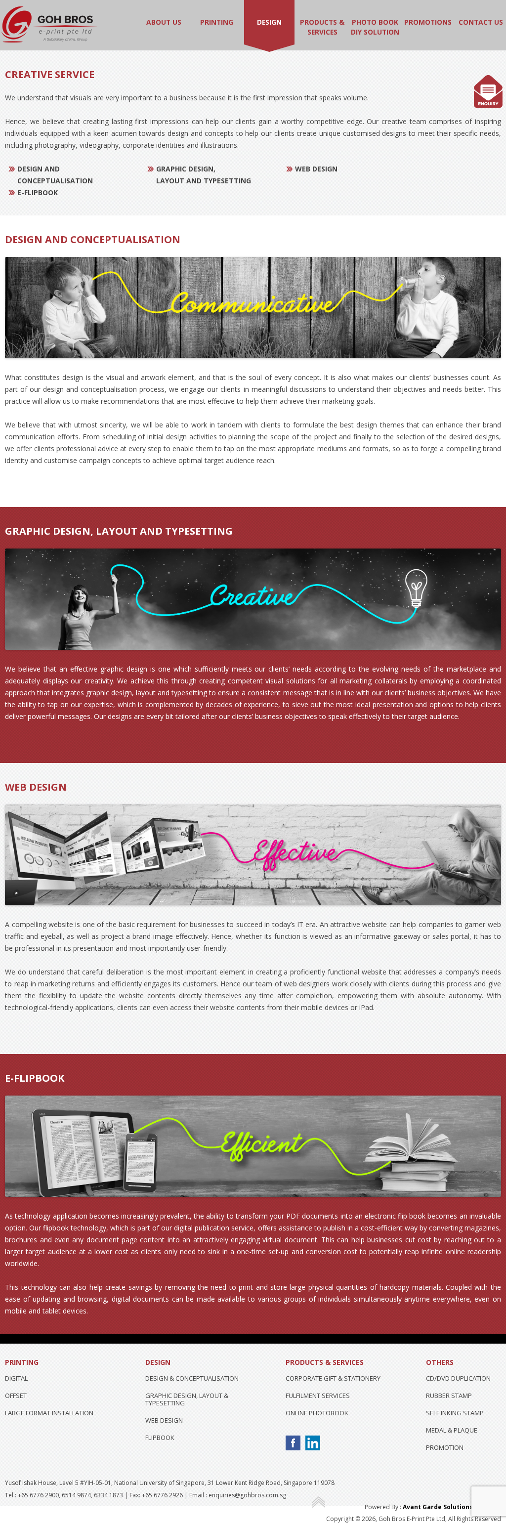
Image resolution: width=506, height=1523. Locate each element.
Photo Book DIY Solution (375, 27)
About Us (163, 22)
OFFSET (16, 1395)
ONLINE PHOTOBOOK (317, 1412)
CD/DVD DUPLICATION (458, 1378)
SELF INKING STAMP (455, 1412)
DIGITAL (16, 1378)
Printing (216, 22)
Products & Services (322, 27)
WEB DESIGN (164, 1420)
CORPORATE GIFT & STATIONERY (333, 1378)
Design (269, 22)
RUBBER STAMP (449, 1395)
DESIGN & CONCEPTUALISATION (192, 1378)
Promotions (428, 22)
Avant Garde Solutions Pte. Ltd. (452, 1507)
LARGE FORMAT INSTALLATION (49, 1412)
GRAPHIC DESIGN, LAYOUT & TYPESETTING (186, 1399)
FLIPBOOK (159, 1437)
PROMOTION (445, 1447)
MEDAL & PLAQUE (451, 1430)
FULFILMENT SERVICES (318, 1395)
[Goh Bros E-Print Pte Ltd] (49, 41)
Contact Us (481, 22)
